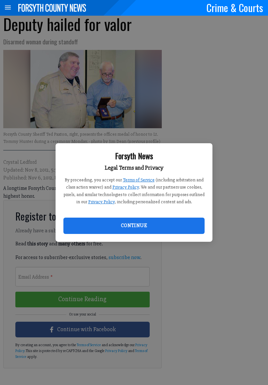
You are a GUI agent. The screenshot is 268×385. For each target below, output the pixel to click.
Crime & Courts (235, 7)
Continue (134, 225)
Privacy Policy (125, 187)
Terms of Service (139, 180)
